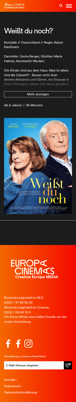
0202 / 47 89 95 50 (18, 302)
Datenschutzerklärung (20, 392)
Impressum (12, 386)
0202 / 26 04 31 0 (17, 312)
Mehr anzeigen (38, 94)
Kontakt (9, 380)
